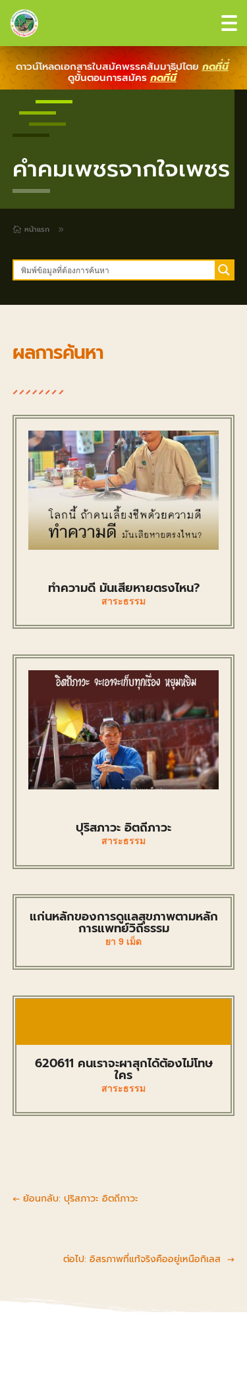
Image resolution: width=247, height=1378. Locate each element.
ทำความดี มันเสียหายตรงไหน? (124, 588)
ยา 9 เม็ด (123, 941)
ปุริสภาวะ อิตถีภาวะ (123, 827)
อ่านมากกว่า (124, 1022)
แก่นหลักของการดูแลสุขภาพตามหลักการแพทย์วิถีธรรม (124, 922)
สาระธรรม (123, 601)
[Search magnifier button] (224, 270)
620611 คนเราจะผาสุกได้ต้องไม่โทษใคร (124, 1069)
